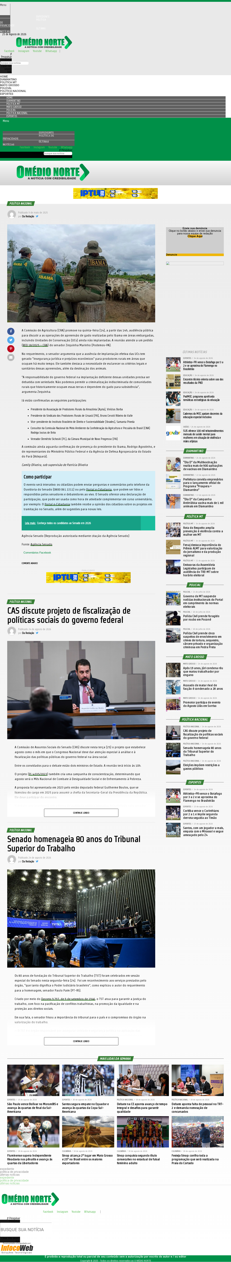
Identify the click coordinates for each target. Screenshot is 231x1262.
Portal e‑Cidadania (99, 489)
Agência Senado (41, 544)
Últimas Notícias (23, 30)
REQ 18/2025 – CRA (35, 345)
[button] (5, 5)
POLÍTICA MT (8, 82)
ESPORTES (6, 94)
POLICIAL (6, 88)
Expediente (46, 132)
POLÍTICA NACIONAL (13, 91)
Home (4, 76)
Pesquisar (6, 59)
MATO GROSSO (9, 85)
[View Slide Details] (115, 197)
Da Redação (28, 216)
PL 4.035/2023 (38, 774)
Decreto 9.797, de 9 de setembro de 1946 (68, 998)
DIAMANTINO (8, 79)
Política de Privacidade (23, 22)
